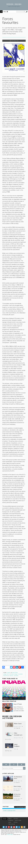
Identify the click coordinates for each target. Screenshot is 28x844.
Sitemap (15, 822)
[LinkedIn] (17, 667)
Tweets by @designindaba (9, 810)
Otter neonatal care (18, 734)
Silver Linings (17, 786)
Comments (16, 675)
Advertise (10, 820)
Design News (18, 726)
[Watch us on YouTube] (14, 827)
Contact (16, 818)
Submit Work (18, 820)
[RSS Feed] (22, 827)
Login (9, 822)
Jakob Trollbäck (16, 745)
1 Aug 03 (8, 672)
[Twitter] (11, 667)
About (10, 818)
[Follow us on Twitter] (6, 764)
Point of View (6, 675)
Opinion (11, 675)
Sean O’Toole (18, 704)
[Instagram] (11, 827)
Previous (5, 62)
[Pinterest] (14, 667)
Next (22, 62)
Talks (15, 749)
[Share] (22, 667)
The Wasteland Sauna (18, 777)
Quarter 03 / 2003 (7, 698)
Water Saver (18, 723)
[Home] (14, 4)
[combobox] (20, 12)
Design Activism (6, 674)
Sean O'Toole (15, 672)
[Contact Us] (24, 827)
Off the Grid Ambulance (17, 795)
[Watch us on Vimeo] (17, 827)
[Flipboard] (20, 667)
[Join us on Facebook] (13, 764)
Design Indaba (9, 834)
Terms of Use (11, 824)
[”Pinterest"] (21, 764)
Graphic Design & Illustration (17, 674)
